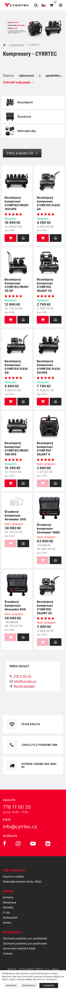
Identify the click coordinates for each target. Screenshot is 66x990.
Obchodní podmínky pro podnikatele (25, 943)
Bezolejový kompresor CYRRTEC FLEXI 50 (16, 366)
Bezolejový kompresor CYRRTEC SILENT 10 (45, 285)
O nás (6, 912)
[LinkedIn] (47, 843)
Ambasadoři (10, 917)
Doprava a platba (13, 876)
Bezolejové (25, 102)
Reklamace (9, 902)
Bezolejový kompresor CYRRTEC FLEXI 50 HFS (48, 366)
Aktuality (8, 907)
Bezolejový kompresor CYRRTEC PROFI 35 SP (16, 285)
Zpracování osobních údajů (19, 948)
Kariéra (7, 922)
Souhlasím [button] (48, 985)
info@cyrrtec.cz (25, 681)
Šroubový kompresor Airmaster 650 (15, 605)
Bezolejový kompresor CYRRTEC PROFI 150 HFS (16, 203)
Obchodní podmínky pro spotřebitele (25, 938)
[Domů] (16, 5)
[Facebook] (4, 843)
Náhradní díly (26, 131)
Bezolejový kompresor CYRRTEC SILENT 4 (45, 448)
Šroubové (24, 116)
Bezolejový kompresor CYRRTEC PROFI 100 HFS (16, 448)
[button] (10, 238)
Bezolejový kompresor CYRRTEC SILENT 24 (45, 607)
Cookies (7, 953)
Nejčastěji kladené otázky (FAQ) (22, 881)
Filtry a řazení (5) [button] (20, 153)
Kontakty (8, 897)
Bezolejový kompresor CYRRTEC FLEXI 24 (48, 203)
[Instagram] (18, 843)
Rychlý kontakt (24, 686)
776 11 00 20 (17, 807)
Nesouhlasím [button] (29, 985)
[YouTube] (33, 843)
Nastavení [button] (11, 985)
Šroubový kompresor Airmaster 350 (15, 515)
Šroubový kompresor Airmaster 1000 (48, 528)
